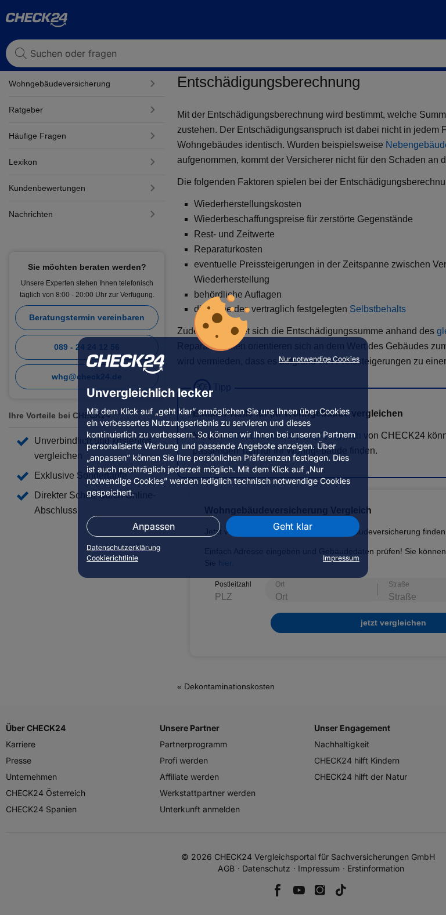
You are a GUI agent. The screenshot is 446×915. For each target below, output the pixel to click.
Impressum (341, 558)
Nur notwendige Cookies (319, 359)
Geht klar (292, 526)
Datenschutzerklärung (123, 547)
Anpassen (153, 526)
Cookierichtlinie (112, 558)
